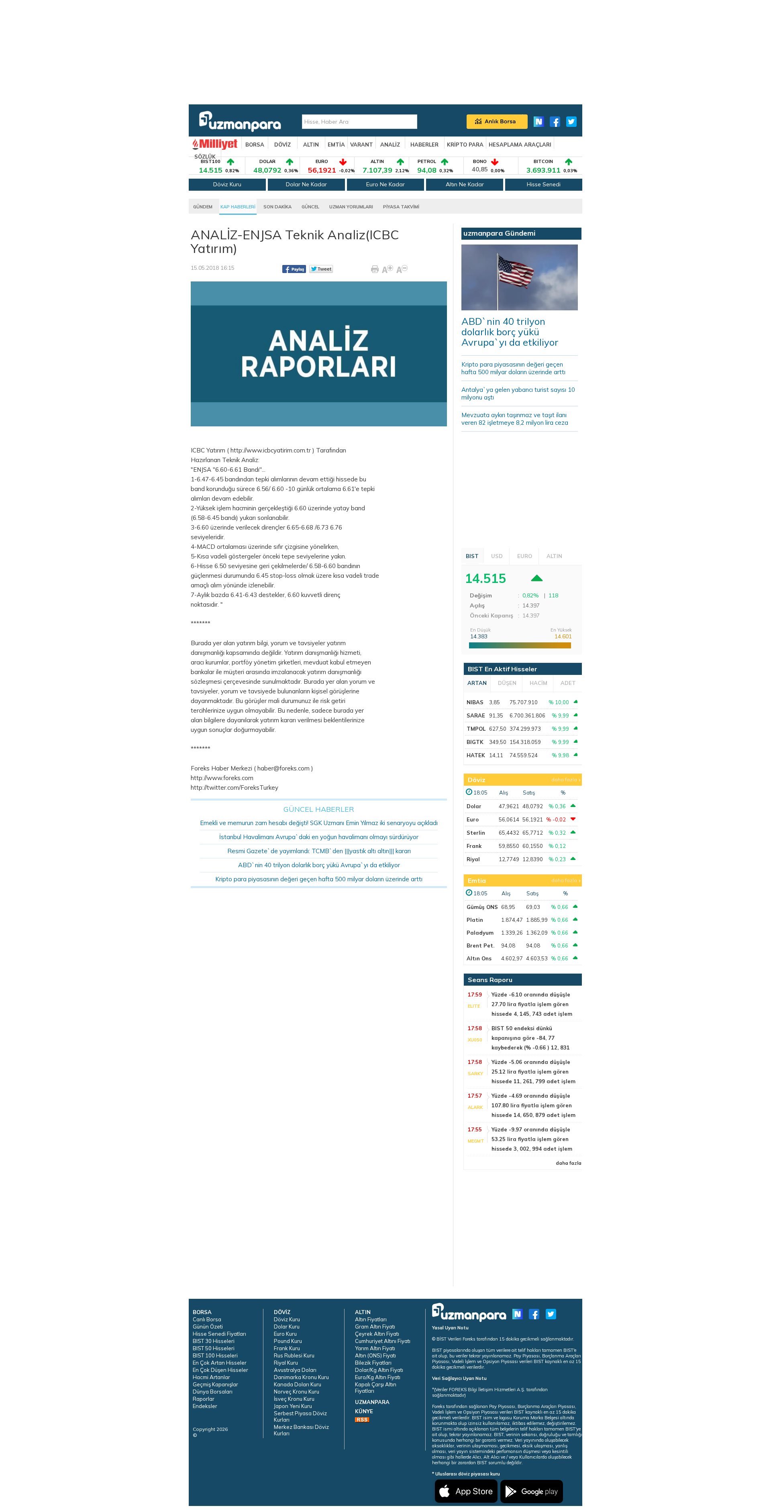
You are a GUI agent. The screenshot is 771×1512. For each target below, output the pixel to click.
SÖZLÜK (205, 156)
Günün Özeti (208, 1326)
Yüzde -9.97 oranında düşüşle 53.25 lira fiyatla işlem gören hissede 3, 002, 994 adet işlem (532, 1139)
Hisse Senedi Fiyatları (219, 1334)
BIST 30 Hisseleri (214, 1341)
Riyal (473, 859)
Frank (474, 846)
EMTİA (336, 144)
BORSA (254, 144)
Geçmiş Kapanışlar (215, 1384)
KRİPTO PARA (465, 144)
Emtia (477, 880)
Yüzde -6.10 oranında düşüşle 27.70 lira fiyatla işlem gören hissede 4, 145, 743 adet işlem (532, 1004)
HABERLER (424, 144)
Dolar (474, 806)
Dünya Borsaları (213, 1391)
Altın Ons (479, 958)
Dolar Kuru (287, 1326)
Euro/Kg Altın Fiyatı (377, 1377)
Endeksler (205, 1406)
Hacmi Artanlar (211, 1377)
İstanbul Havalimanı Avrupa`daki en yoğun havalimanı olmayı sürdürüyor (318, 837)
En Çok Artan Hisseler (220, 1362)
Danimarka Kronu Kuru (301, 1377)
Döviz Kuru (227, 184)
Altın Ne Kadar (465, 184)
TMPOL (476, 728)
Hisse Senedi (544, 184)
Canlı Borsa (207, 1319)
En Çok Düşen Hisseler (220, 1370)
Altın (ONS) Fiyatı (375, 1355)
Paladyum (480, 932)
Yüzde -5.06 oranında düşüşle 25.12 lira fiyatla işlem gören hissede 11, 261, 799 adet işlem (533, 1071)
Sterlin (476, 832)
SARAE (476, 715)
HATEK (476, 755)
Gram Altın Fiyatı (375, 1326)
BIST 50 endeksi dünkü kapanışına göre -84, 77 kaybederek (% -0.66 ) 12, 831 (531, 1038)
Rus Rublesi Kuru (294, 1355)
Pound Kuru (288, 1341)
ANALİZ (390, 144)
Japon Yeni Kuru (293, 1406)
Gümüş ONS (482, 907)
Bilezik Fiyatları (373, 1362)
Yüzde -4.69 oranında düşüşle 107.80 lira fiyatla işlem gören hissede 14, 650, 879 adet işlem (533, 1105)
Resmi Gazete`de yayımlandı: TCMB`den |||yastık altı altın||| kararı (319, 851)
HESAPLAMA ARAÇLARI (520, 144)
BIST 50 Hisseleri (214, 1348)
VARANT (361, 144)
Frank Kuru (287, 1348)
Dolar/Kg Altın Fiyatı (379, 1370)
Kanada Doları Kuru (297, 1384)
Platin (475, 920)
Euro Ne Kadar (385, 184)
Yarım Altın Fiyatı (375, 1348)
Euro (473, 819)
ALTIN (311, 144)
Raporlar (203, 1399)
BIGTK (475, 742)
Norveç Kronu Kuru (296, 1391)
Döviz (476, 780)
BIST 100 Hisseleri (215, 1355)
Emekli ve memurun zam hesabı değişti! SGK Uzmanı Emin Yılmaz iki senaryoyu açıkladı (319, 823)
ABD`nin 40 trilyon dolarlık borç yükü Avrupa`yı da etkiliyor (319, 865)
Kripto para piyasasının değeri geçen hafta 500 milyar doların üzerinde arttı (318, 879)
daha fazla (564, 779)
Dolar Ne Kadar (306, 184)
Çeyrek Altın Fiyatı (377, 1334)
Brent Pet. (480, 945)
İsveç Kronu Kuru (294, 1399)
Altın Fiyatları (371, 1319)
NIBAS (475, 702)
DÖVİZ (282, 144)
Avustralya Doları (295, 1370)
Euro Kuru (285, 1334)
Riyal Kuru (286, 1362)
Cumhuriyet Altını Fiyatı (382, 1341)
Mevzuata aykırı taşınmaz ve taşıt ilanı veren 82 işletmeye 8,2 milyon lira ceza (514, 418)
